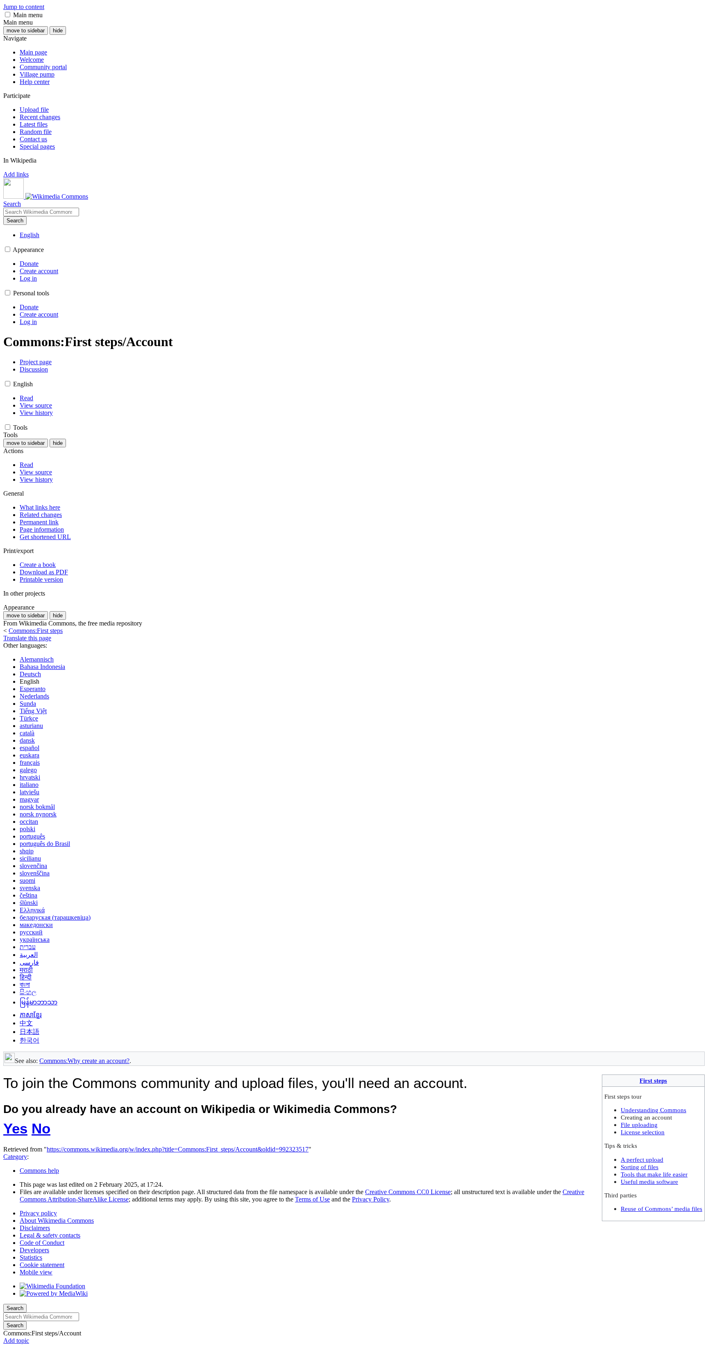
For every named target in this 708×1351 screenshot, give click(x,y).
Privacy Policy (370, 1199)
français (30, 762)
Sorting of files (639, 1166)
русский (31, 932)
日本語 (29, 1031)
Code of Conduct (42, 1242)
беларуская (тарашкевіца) (55, 917)
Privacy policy (38, 1213)
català (27, 733)
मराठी (26, 969)
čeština (28, 895)
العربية (29, 954)
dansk (27, 740)
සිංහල (28, 991)
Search (15, 221)
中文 (26, 1023)
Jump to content (23, 6)
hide (58, 30)
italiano (29, 784)
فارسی (29, 962)
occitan (29, 821)
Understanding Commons (653, 1109)
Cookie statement (42, 1264)
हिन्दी (26, 977)
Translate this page (27, 638)
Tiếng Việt (33, 710)
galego (28, 769)
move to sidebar (26, 30)
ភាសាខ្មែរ (31, 1014)
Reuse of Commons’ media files (661, 1208)
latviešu (29, 792)
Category (15, 1156)
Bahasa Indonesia (42, 666)
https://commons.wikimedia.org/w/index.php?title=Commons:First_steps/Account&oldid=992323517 (178, 1149)
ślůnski (29, 902)
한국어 (29, 1040)
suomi (27, 880)
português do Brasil (45, 843)
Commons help (39, 1170)
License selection (643, 1132)
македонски (36, 924)
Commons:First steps (36, 630)
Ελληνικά (32, 910)
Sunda (28, 703)
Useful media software (649, 1181)
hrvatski (30, 777)
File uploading (639, 1124)
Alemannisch (37, 659)
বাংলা (25, 984)
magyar (29, 799)
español (29, 747)
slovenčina (33, 865)
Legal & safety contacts (50, 1235)
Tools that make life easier (654, 1174)
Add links (16, 174)
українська (35, 939)
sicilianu (30, 858)
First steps (653, 1080)
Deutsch (30, 674)
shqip (27, 851)
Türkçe (29, 718)
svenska (30, 887)
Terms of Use (312, 1199)
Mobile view (36, 1272)
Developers (34, 1250)
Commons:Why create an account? (84, 1060)
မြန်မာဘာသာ (38, 1002)
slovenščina (35, 873)
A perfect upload (642, 1159)
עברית (28, 946)
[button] (7, 14)
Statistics (31, 1257)
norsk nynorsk (38, 814)
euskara (29, 755)
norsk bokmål (37, 806)
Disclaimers (35, 1227)
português (32, 836)
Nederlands (34, 696)
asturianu (31, 725)
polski (27, 828)
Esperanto (32, 688)
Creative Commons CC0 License (408, 1191)
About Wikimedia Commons (57, 1220)
